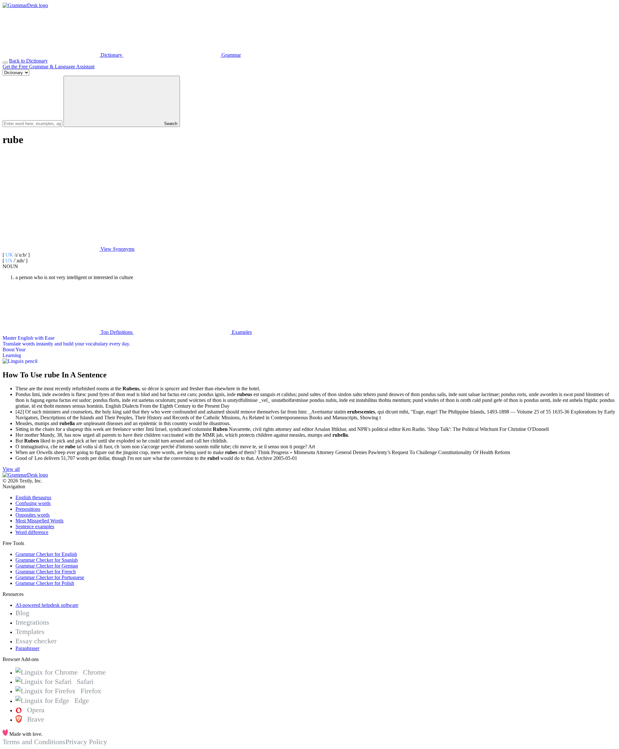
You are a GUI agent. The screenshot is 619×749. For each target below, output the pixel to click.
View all (11, 469)
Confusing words (33, 503)
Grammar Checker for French (45, 571)
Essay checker (35, 641)
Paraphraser (27, 648)
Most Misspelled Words (39, 520)
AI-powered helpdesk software (46, 605)
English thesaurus (33, 497)
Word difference (31, 532)
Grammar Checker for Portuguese (49, 577)
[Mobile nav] (5, 62)
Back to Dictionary (28, 60)
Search (170, 123)
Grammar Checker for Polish (44, 583)
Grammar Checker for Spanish (46, 560)
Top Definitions (116, 332)
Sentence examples (34, 526)
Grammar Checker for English (46, 554)
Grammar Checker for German (46, 566)
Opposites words (32, 515)
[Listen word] (51, 199)
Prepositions (27, 509)
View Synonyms (116, 249)
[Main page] (25, 5)
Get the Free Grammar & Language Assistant (48, 66)
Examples (241, 332)
